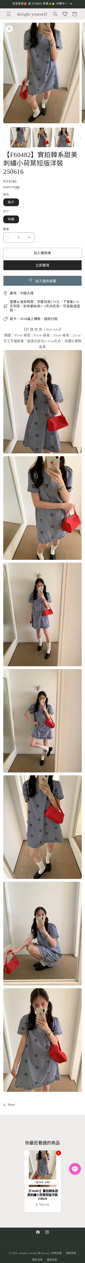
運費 (17, 187)
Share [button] (11, 1104)
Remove (58, 1153)
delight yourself (28, 1253)
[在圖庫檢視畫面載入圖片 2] (42, 137)
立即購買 (42, 265)
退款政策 (71, 1253)
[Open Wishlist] (65, 14)
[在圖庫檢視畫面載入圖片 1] (20, 137)
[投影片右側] (80, 138)
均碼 (11, 219)
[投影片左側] (5, 138)
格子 (11, 202)
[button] (9, 14)
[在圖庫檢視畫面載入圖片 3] (64, 137)
